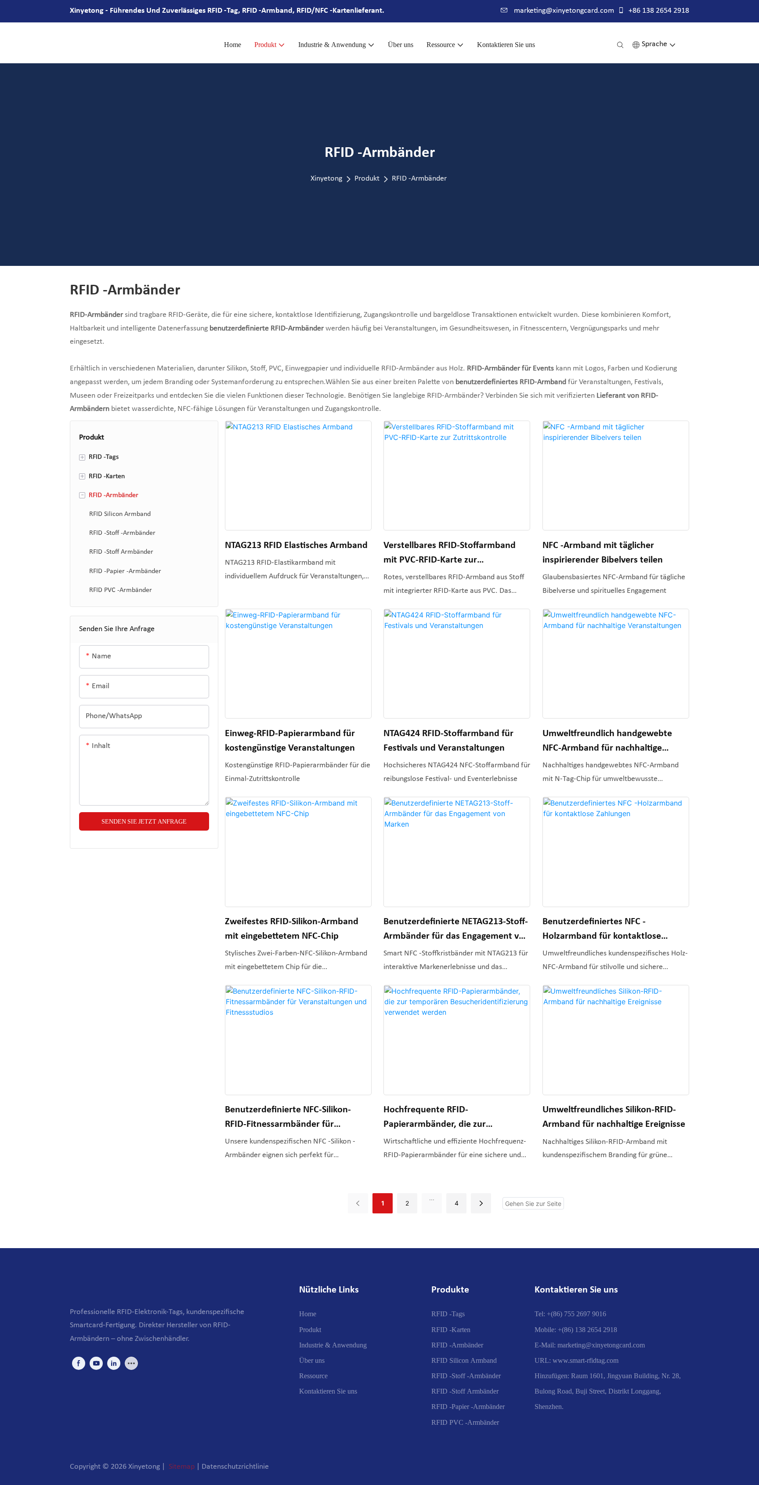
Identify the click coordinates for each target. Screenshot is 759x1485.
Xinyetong (326, 178)
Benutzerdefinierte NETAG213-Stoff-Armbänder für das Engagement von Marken (456, 930)
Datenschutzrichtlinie (235, 1467)
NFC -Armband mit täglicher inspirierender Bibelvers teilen (602, 553)
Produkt (367, 178)
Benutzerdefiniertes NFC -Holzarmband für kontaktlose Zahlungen (601, 930)
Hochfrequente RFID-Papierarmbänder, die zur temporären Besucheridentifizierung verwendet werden (456, 1118)
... (431, 1198)
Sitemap (181, 1467)
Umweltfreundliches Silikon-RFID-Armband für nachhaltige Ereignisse (613, 1117)
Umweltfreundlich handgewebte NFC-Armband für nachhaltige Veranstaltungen (607, 742)
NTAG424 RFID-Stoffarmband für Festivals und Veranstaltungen (448, 741)
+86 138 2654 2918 (658, 11)
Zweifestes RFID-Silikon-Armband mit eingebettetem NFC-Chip (291, 929)
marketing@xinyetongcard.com (563, 11)
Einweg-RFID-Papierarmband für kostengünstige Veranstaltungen (290, 741)
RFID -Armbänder (419, 178)
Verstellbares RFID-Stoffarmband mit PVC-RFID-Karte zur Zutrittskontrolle (449, 554)
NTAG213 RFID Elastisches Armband (296, 546)
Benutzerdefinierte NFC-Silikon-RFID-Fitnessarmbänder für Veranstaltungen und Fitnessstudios (297, 1118)
